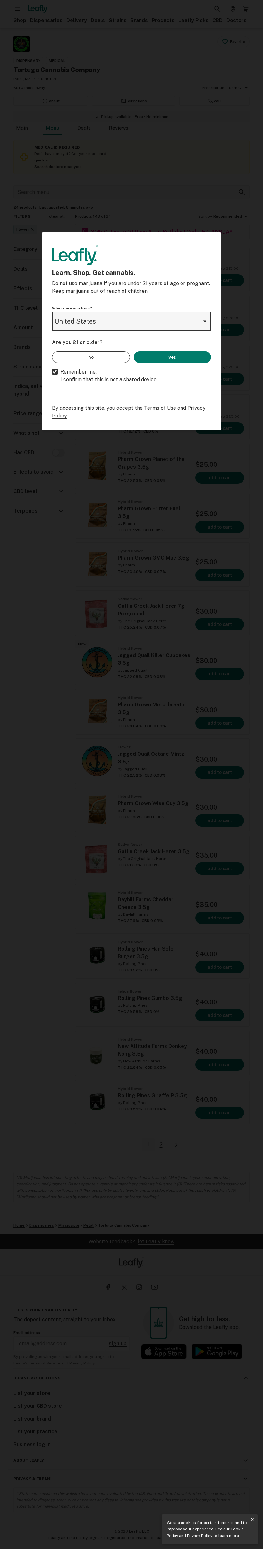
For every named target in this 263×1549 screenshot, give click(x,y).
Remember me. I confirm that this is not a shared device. (108, 376)
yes (172, 357)
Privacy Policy (199, 1535)
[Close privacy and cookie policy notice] (252, 1519)
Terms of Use (160, 408)
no (91, 357)
